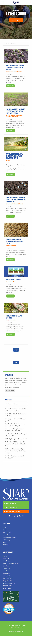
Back (16, 350)
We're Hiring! (6, 540)
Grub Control (20, 204)
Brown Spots (12, 380)
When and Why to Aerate (13, 279)
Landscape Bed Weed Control (11, 563)
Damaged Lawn (14, 115)
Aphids (18, 378)
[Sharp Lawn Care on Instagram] (17, 516)
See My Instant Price (13, 512)
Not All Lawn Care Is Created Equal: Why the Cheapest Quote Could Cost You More (15, 451)
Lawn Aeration (7, 566)
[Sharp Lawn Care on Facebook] (9, 516)
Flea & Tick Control (8, 578)
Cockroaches (11, 385)
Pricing (4, 556)
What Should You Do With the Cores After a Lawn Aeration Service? (15, 67)
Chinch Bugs (17, 382)
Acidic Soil (7, 378)
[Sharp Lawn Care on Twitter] (14, 516)
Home (4, 527)
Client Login (6, 545)
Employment (16, 387)
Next (16, 362)
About (4, 530)
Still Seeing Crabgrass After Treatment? (16, 439)
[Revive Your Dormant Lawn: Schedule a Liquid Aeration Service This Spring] (16, 144)
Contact (5, 542)
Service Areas (6, 535)
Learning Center (7, 532)
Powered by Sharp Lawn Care (16, 631)
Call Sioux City (11, 503)
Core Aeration (14, 72)
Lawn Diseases (7, 571)
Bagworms (23, 378)
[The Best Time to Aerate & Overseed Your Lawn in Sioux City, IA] (16, 230)
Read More (10, 86)
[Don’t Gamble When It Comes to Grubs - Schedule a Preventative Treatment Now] (16, 188)
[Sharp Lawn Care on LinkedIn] (20, 516)
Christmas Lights (7, 586)
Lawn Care (19, 72)
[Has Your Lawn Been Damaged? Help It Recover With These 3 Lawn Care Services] (16, 99)
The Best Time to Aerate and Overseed (14, 317)
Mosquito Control (7, 581)
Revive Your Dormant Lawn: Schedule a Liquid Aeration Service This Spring (14, 156)
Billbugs (6, 380)
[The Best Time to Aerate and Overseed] (16, 308)
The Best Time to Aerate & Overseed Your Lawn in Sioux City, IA (14, 241)
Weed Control (6, 561)
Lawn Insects (6, 573)
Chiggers (11, 382)
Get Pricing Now (16, 20)
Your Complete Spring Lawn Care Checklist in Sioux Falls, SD (14, 430)
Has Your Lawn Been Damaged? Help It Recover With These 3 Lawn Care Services (15, 111)
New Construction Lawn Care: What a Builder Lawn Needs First (15, 410)
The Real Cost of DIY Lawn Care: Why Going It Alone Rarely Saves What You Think (15, 444)
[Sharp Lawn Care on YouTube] (12, 516)
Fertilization (13, 204)
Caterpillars (19, 380)
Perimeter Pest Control (9, 583)
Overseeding (15, 116)
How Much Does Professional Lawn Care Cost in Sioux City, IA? (15, 425)
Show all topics (10, 390)
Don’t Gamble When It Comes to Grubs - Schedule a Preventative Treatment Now (16, 199)
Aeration (8, 72)
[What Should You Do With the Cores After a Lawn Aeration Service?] (16, 56)
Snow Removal (7, 588)
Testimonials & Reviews (9, 537)
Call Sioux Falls (11, 507)
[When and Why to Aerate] (16, 271)
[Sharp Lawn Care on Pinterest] (22, 516)
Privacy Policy (19, 627)
